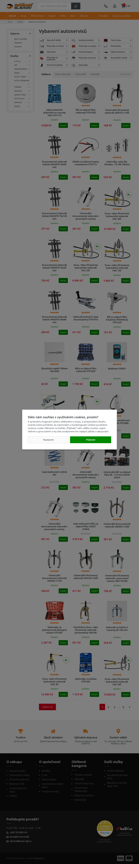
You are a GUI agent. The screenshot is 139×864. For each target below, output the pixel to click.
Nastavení (48, 439)
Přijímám (90, 439)
